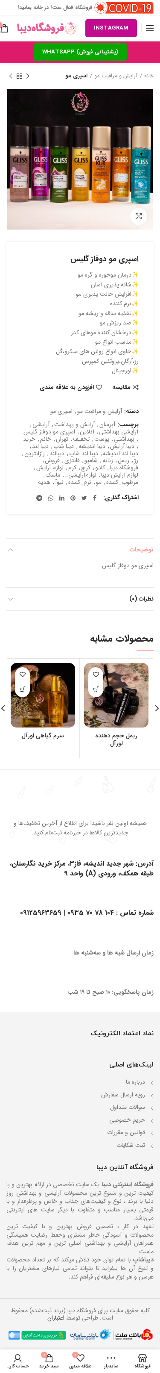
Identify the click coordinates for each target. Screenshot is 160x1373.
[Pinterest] (73, 498)
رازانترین (34, 453)
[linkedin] (61, 498)
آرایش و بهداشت (74, 424)
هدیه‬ (44, 482)
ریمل (123, 460)
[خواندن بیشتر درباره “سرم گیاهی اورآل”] (22, 689)
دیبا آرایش (122, 446)
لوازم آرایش (50, 467)
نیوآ (59, 482)
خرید (29, 439)
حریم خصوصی (127, 1120)
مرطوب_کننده (122, 482)
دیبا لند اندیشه (120, 453)
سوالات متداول (127, 1107)
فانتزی (72, 460)
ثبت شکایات (130, 1145)
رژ (136, 460)
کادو (100, 467)
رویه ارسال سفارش (123, 1094)
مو (99, 482)
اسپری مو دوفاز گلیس (49, 432)
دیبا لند (40, 446)
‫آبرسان (107, 424)
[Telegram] (39, 498)
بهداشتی (124, 439)
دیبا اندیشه (92, 446)
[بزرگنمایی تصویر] (138, 216)
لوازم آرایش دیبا (119, 475)
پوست (101, 439)
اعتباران (55, 1318)
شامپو (91, 460)
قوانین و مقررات (126, 1132)
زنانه (107, 460)
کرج (85, 467)
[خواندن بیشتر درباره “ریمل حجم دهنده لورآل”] (95, 689)
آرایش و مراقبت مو (115, 76)
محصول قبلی (27, 76)
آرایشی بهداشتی (118, 432)
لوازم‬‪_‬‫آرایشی (80, 475)
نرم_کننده (79, 482)
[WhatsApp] (50, 498)
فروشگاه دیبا (124, 467)
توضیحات (142, 549)
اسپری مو (76, 76)
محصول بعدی (10, 76)
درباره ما (135, 1082)
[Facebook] (94, 498)
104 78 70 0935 (91, 912)
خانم (45, 439)
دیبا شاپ (63, 446)
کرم (72, 467)
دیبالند (56, 453)
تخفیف (81, 439)
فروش (52, 460)
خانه (149, 76)
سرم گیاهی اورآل (43, 736)
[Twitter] (84, 498)
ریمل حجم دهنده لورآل (116, 739)
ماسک (53, 475)
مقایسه (121, 387)
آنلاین (87, 432)
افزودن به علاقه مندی (67, 387)
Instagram (111, 28)
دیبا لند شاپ (83, 453)
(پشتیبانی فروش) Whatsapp (80, 51)
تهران (62, 439)
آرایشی (40, 424)
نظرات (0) (141, 599)
